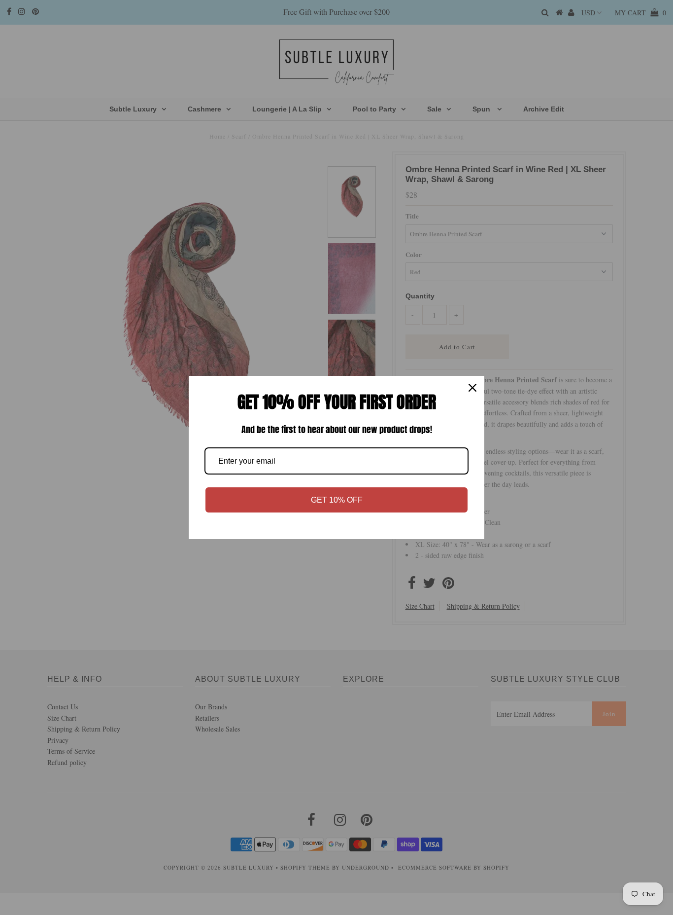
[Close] (472, 388)
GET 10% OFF (337, 500)
